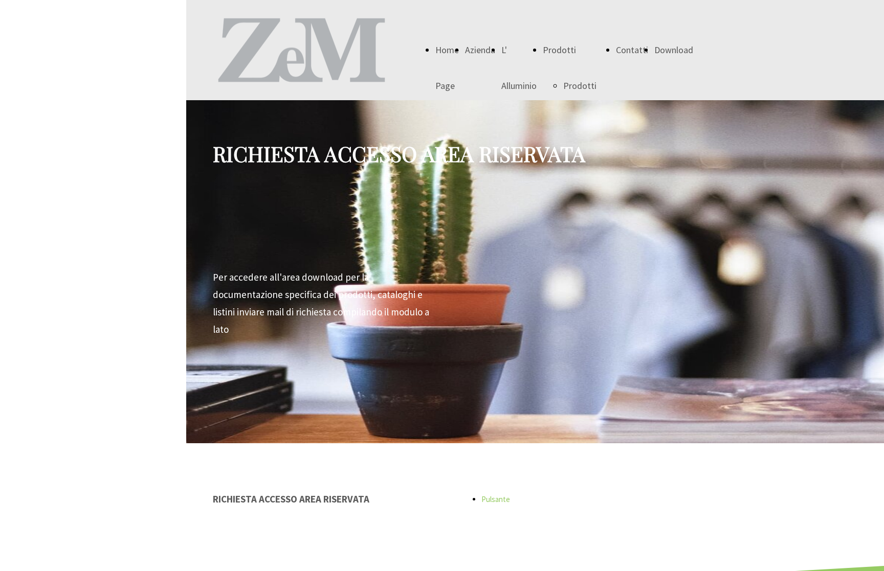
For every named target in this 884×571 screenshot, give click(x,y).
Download (673, 50)
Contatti (632, 50)
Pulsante (495, 499)
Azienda (480, 50)
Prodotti (559, 50)
